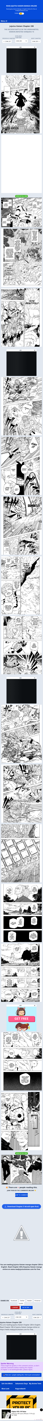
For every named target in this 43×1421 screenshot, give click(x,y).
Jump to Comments (21, 1195)
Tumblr (20, 1303)
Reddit (29, 1301)
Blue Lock (5, 1389)
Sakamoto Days (21, 1383)
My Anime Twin (35, 1383)
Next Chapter (36, 38)
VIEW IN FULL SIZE (21, 196)
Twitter (22, 1301)
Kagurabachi (20, 1389)
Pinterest (37, 1301)
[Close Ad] (35, 47)
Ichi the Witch (7, 1383)
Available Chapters (18, 36)
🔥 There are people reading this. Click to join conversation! (21, 1375)
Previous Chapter (8, 38)
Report (15, 1307)
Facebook (14, 1301)
